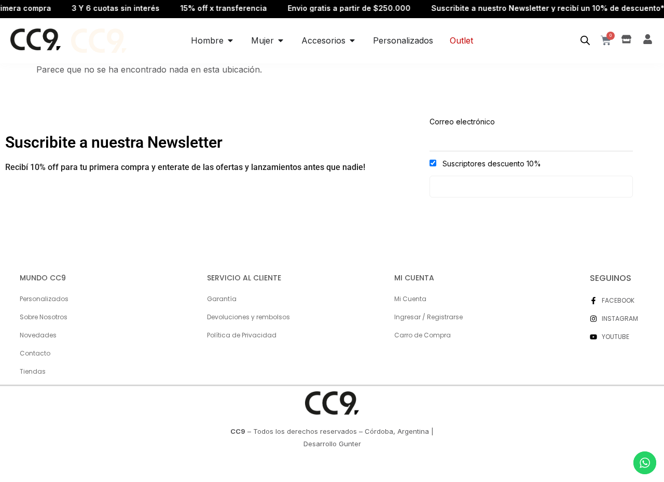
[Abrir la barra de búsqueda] (585, 41)
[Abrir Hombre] (230, 40)
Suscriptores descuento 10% (490, 163)
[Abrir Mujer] (280, 40)
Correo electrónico (462, 121)
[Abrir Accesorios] (352, 40)
